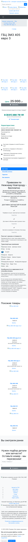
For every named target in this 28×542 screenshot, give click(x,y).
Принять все (12, 541)
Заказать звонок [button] (14, 13)
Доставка (15, 489)
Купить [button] (14, 323)
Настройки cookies (14, 523)
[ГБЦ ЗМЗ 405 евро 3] (4, 82)
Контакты (15, 496)
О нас (15, 494)
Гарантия (15, 491)
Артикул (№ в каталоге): (8, 128)
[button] (14, 104)
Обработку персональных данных (10, 465)
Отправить (14, 468)
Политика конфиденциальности (14, 521)
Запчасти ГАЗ (15, 487)
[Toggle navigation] (3, 17)
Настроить (4, 541)
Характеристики (7, 125)
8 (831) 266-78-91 (14, 11)
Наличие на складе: (6, 136)
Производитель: (5, 132)
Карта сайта (15, 497)
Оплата (15, 492)
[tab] (14, 168)
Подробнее (14, 215)
